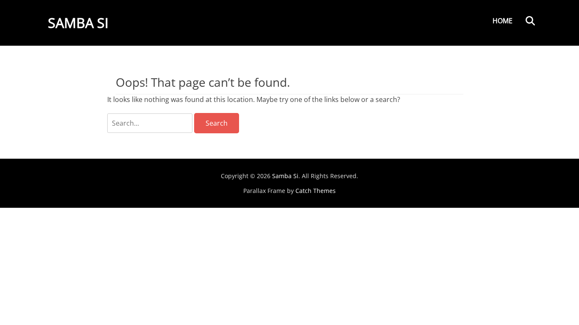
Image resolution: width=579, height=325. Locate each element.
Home (502, 20)
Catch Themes (315, 191)
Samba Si (78, 23)
